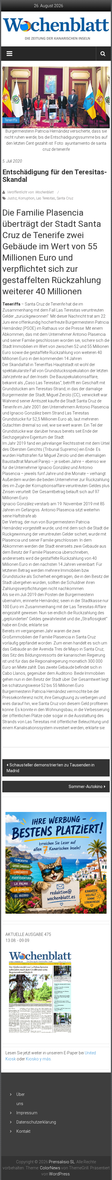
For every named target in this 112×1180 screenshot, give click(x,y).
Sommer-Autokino (86, 786)
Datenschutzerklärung (36, 1122)
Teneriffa (11, 120)
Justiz (12, 198)
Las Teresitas (45, 198)
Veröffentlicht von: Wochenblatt (30, 192)
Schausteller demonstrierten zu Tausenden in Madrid (50, 768)
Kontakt (23, 1131)
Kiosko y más (38, 1059)
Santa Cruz (65, 198)
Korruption (26, 198)
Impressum (26, 1113)
